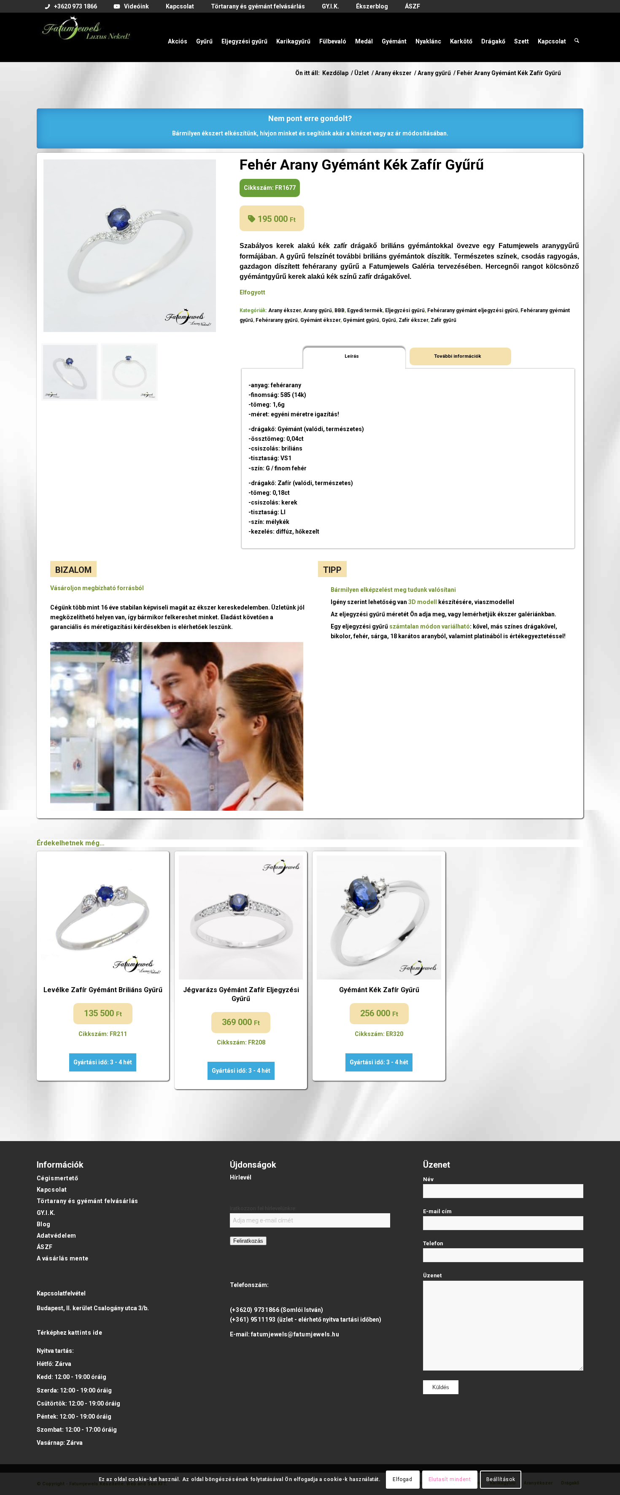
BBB (339, 310)
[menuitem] (71, 6)
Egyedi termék (365, 310)
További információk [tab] (457, 356)
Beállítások (500, 1479)
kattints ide (85, 1332)
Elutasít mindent (450, 1479)
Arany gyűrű (317, 310)
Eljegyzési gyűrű (405, 310)
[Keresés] (576, 37)
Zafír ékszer (413, 320)
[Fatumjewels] (86, 37)
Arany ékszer (284, 310)
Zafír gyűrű (443, 320)
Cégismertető (57, 1178)
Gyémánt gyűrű (361, 320)
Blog (44, 1224)
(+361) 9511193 (253, 1319)
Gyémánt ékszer (320, 320)
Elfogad (402, 1479)
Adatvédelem (56, 1235)
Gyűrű (389, 320)
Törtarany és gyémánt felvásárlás (87, 1201)
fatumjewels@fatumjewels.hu (295, 1334)
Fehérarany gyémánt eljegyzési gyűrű (472, 310)
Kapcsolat (52, 1189)
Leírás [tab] (352, 356)
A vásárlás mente (63, 1258)
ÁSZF (45, 1247)
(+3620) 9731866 (254, 1309)
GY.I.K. (46, 1212)
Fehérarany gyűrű (277, 320)
